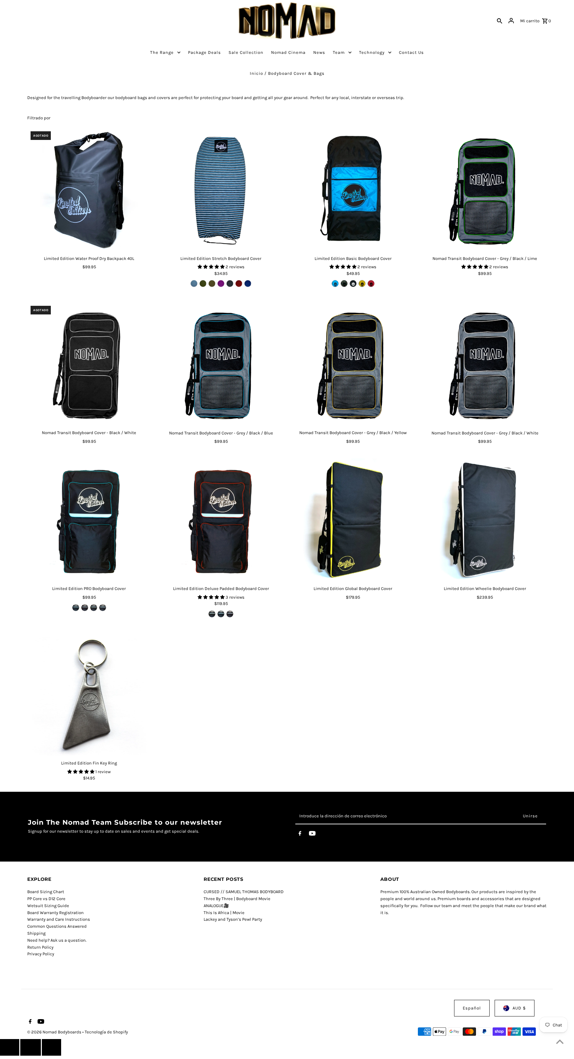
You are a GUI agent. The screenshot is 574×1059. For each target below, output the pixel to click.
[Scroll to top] (559, 1041)
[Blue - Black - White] (194, 283)
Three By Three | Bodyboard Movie (237, 898)
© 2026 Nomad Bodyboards (54, 1031)
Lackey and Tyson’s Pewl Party (233, 919)
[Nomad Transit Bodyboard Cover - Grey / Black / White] (485, 364)
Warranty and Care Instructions (58, 919)
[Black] (353, 283)
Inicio (256, 73)
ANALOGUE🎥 (216, 905)
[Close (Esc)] (30, 1047)
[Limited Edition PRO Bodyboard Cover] (89, 520)
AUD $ (519, 1007)
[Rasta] (212, 283)
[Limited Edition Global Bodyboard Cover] (353, 520)
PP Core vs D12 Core (46, 898)
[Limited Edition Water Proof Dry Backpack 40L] (89, 190)
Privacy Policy (40, 953)
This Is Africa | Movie (224, 912)
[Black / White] (102, 607)
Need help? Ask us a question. (56, 940)
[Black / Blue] (335, 283)
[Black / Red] (371, 283)
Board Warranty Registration (55, 912)
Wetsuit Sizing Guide (48, 905)
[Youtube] (312, 834)
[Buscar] (499, 21)
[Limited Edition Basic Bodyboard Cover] (353, 190)
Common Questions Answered (57, 926)
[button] (212, 266)
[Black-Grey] (230, 283)
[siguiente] (51, 1047)
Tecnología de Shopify (106, 1031)
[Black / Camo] (344, 283)
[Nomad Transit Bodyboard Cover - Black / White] (89, 364)
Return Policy (40, 947)
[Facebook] (300, 834)
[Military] (203, 283)
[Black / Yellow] (362, 283)
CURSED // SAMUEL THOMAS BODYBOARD (244, 891)
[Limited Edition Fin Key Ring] (89, 695)
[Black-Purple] (221, 283)
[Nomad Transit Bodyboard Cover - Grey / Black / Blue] (221, 364)
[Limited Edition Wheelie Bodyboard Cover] (485, 520)
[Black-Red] (239, 283)
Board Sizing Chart (45, 891)
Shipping (36, 933)
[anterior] (9, 1047)
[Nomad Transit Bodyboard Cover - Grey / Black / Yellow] (353, 364)
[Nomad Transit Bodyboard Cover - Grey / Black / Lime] (485, 190)
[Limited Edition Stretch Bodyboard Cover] (221, 190)
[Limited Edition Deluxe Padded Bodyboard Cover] (221, 520)
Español (472, 1007)
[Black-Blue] (247, 283)
